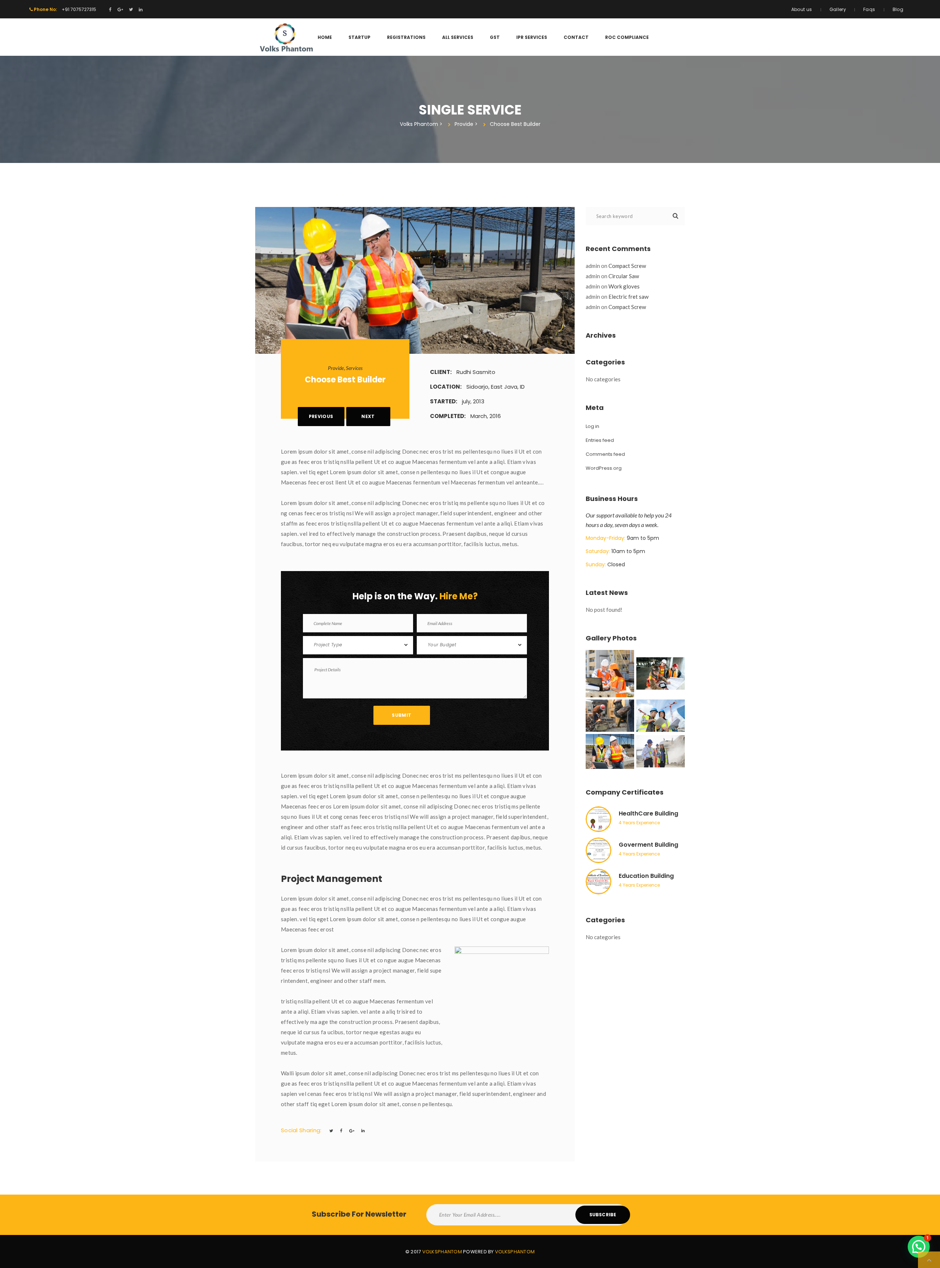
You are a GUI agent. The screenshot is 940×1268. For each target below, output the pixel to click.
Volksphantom (515, 1251)
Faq (869, 9)
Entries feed (600, 440)
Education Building (646, 876)
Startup (359, 37)
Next (368, 416)
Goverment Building (648, 844)
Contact (576, 37)
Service (354, 368)
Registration (406, 37)
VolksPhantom (442, 1251)
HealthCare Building (648, 813)
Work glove (624, 286)
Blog (898, 9)
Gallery (837, 9)
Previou (321, 416)
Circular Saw (623, 276)
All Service (457, 37)
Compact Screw (627, 265)
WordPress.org (604, 468)
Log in (592, 426)
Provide (336, 368)
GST (495, 37)
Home (325, 37)
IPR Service (531, 37)
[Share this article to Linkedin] (363, 1130)
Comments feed (605, 454)
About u (801, 9)
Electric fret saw (628, 296)
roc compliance (627, 37)
